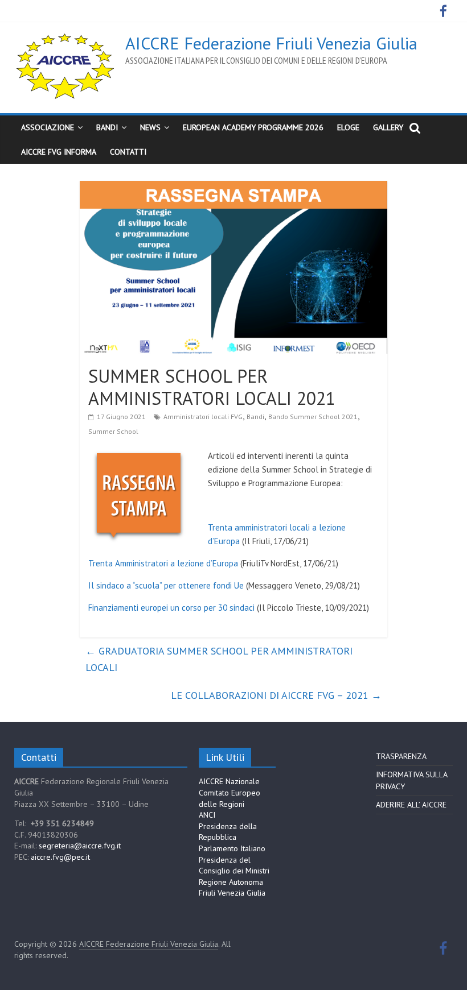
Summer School (113, 431)
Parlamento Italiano (232, 848)
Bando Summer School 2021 (313, 416)
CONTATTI (128, 152)
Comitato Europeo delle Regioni (229, 798)
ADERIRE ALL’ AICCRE (411, 805)
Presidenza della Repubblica (228, 832)
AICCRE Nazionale (229, 781)
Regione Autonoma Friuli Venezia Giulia (232, 887)
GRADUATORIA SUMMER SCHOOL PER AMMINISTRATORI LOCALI (219, 659)
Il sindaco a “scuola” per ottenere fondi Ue (166, 585)
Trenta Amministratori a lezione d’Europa (163, 563)
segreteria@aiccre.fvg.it (80, 845)
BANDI (107, 127)
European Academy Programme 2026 (253, 127)
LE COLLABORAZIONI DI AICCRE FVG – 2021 (276, 695)
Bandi (255, 416)
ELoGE (348, 127)
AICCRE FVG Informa (58, 152)
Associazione (47, 127)
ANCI (207, 815)
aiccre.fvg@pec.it (60, 857)
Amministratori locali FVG (203, 416)
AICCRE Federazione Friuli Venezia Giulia (271, 43)
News (150, 127)
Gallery (388, 127)
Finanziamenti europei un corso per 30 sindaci (171, 607)
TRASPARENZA (401, 756)
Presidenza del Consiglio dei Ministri (234, 865)
